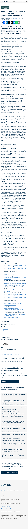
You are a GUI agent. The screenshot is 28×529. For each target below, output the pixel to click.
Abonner (4, 381)
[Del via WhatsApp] (16, 22)
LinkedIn (3, 506)
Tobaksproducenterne (17, 18)
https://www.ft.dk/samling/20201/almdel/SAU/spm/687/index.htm (15, 265)
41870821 (5, 329)
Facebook (7, 506)
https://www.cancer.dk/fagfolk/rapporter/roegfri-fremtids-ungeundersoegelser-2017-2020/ (15, 284)
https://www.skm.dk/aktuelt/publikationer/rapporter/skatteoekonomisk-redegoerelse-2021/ (15, 269)
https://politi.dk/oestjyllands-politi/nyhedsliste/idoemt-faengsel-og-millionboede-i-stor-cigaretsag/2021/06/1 (14, 309)
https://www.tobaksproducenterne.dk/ (11, 354)
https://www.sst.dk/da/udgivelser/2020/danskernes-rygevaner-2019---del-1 (15, 273)
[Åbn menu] (14, 1)
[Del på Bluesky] (14, 22)
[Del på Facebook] (4, 22)
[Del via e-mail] (19, 22)
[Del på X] (9, 22)
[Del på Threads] (12, 22)
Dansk (2, 523)
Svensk (13, 523)
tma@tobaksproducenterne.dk (9, 330)
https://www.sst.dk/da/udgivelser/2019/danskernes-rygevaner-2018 (15, 278)
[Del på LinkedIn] (7, 22)
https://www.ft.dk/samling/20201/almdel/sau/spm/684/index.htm (15, 297)
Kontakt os (3, 490)
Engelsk (6, 523)
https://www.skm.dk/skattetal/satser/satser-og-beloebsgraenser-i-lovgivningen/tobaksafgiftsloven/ (15, 316)
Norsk (9, 523)
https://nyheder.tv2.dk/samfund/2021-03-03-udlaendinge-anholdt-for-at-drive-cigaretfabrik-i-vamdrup (15, 303)
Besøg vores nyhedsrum (9, 472)
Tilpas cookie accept (6, 508)
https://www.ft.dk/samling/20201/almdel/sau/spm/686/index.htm (15, 294)
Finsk (16, 523)
